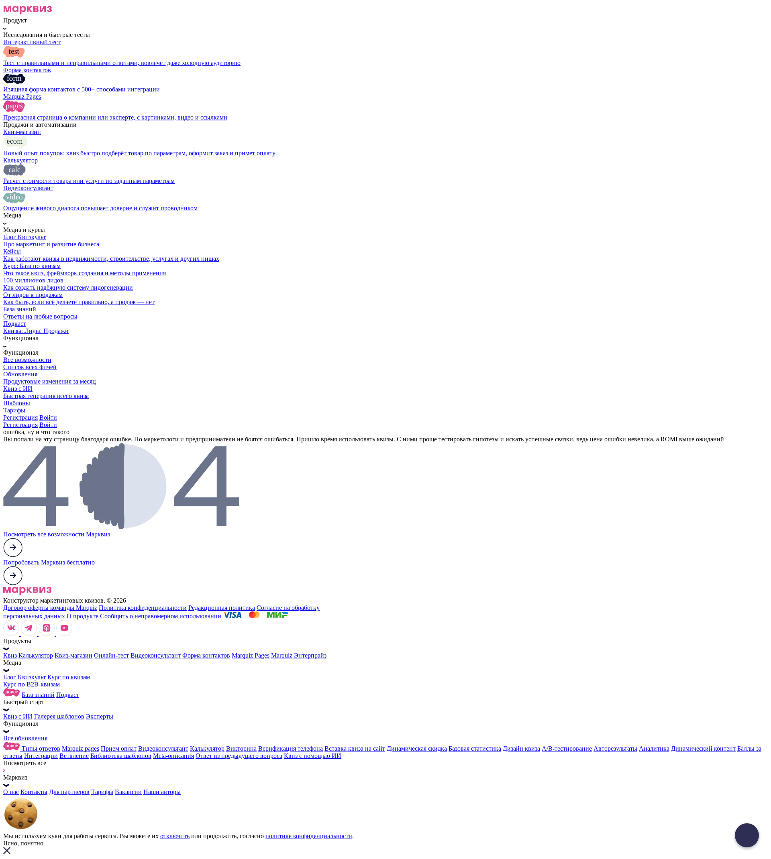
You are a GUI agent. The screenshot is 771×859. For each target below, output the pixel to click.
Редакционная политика (221, 607)
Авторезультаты (615, 748)
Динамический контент (703, 748)
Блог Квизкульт (24, 677)
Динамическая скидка (417, 748)
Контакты (33, 791)
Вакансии (128, 791)
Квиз (10, 655)
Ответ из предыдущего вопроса (239, 755)
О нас (11, 791)
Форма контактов (206, 655)
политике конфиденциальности (308, 836)
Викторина (241, 748)
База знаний (38, 694)
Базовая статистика (475, 748)
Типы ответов (41, 748)
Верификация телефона (290, 748)
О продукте (82, 616)
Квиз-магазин (73, 655)
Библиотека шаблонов (120, 755)
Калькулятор (35, 655)
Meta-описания (173, 755)
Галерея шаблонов (59, 716)
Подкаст (67, 694)
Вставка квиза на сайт (354, 748)
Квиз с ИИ (18, 716)
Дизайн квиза (521, 748)
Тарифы (102, 791)
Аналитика (654, 748)
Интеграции (41, 755)
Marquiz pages (80, 748)
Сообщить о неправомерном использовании (160, 616)
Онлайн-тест (111, 655)
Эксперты (99, 716)
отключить (175, 836)
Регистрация (20, 417)
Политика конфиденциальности (143, 607)
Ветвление (74, 755)
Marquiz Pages (250, 655)
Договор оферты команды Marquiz (50, 607)
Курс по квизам (68, 677)
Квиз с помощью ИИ (312, 755)
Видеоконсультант (156, 655)
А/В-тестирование (567, 748)
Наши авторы (162, 791)
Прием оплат (119, 748)
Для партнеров (69, 791)
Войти (48, 417)
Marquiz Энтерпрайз (298, 655)
